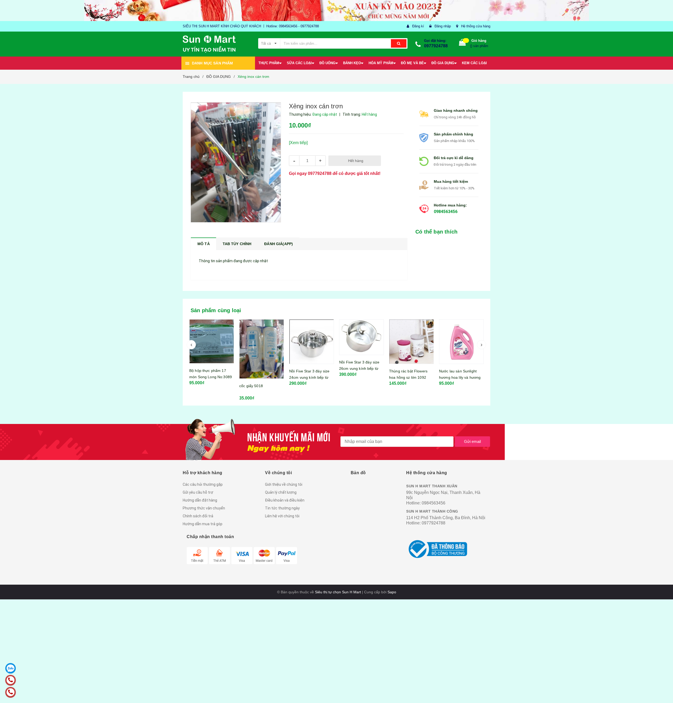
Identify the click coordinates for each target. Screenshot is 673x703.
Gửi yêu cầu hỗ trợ (198, 492)
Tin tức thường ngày (282, 508)
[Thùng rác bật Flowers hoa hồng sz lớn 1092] (411, 341)
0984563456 (445, 211)
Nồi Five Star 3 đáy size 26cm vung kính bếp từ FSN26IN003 (359, 368)
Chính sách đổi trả (198, 516)
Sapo (392, 592)
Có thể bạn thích (436, 232)
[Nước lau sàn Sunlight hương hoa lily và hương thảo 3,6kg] (461, 341)
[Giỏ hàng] (462, 43)
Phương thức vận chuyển (204, 508)
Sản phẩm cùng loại (216, 310)
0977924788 (436, 46)
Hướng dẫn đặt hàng (200, 500)
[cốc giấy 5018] (261, 349)
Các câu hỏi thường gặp (203, 484)
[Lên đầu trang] (664, 692)
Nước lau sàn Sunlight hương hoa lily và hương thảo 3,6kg (460, 377)
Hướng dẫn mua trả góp (202, 524)
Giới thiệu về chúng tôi (283, 484)
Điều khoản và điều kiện (284, 500)
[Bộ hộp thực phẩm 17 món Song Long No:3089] (211, 341)
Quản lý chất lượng (281, 492)
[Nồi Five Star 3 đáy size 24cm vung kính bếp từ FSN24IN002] (311, 341)
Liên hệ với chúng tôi (282, 516)
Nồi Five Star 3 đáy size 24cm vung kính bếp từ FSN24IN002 (309, 377)
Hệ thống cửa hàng (475, 26)
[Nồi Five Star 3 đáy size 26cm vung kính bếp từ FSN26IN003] (361, 337)
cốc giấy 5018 (251, 386)
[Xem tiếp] (298, 142)
